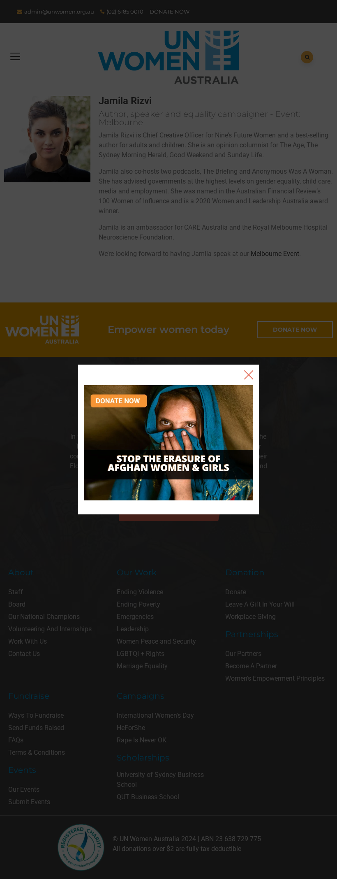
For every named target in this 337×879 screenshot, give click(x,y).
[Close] (248, 375)
